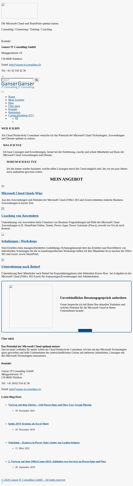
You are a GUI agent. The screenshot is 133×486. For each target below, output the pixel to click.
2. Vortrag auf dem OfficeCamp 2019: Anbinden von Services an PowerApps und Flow (57, 461)
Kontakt (12, 109)
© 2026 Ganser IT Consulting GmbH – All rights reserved (33, 479)
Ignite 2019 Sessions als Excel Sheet (28, 423)
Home (11, 96)
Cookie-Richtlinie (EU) (21, 115)
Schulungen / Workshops (19, 241)
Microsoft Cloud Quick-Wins (21, 193)
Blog (11, 102)
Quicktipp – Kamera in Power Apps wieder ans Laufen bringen (43, 442)
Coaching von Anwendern (20, 215)
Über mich (14, 106)
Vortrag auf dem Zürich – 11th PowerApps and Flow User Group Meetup (49, 404)
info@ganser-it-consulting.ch (25, 64)
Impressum (14, 112)
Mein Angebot (16, 99)
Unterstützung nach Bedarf (20, 266)
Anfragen (86, 330)
